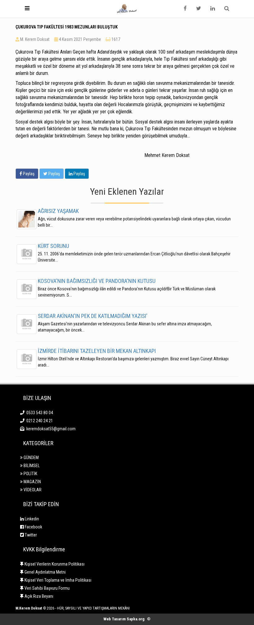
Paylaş (28, 173)
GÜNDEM (31, 457)
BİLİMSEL (31, 465)
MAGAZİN (32, 481)
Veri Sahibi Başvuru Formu (47, 588)
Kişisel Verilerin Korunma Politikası (54, 564)
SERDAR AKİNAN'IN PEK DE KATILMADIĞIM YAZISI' (92, 316)
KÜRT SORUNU (53, 246)
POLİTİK (30, 473)
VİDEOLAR (32, 489)
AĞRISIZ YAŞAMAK (58, 211)
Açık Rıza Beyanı (38, 596)
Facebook (33, 526)
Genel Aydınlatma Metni (45, 572)
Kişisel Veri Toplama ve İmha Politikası (57, 580)
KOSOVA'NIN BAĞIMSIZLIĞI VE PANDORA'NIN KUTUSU (96, 281)
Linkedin (31, 518)
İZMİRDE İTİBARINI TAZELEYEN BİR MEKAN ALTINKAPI (97, 351)
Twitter (30, 534)
